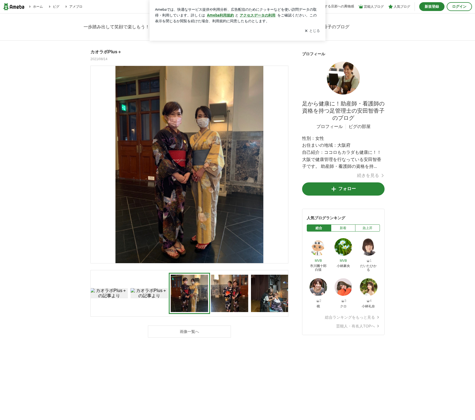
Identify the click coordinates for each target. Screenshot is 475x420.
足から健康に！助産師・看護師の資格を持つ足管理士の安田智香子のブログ (343, 111)
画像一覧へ (189, 331)
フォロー (347, 188)
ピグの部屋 (360, 126)
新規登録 (432, 6)
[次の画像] (282, 164)
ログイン (459, 6)
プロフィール (329, 126)
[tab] (319, 228)
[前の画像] (96, 164)
